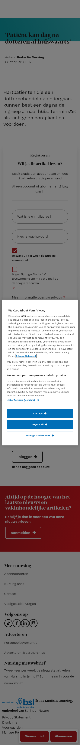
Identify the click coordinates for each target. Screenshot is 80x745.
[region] (40, 372)
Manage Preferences (38, 435)
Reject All (38, 424)
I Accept (38, 413)
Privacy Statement (26, 355)
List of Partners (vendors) (21, 400)
